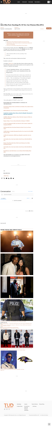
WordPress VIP (36, 415)
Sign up (31, 191)
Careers (25, 404)
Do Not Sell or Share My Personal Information (26, 408)
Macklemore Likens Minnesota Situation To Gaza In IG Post (18, 41)
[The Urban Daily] (8, 407)
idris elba (6, 175)
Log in (29, 191)
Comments (42, 28)
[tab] (3, 198)
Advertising (19, 404)
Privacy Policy (41, 404)
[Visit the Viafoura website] (31, 210)
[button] (26, 23)
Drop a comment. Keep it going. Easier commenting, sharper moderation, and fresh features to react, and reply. (18, 35)
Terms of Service (35, 404)
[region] (17, 201)
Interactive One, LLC (14, 415)
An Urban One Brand (44, 415)
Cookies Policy (19, 406)
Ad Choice (34, 406)
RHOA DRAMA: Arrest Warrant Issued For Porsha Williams (16, 110)
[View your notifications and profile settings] (49, 2)
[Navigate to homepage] (7, 2)
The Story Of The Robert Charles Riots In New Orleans (17, 45)
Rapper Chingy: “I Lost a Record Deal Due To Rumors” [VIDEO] (17, 120)
